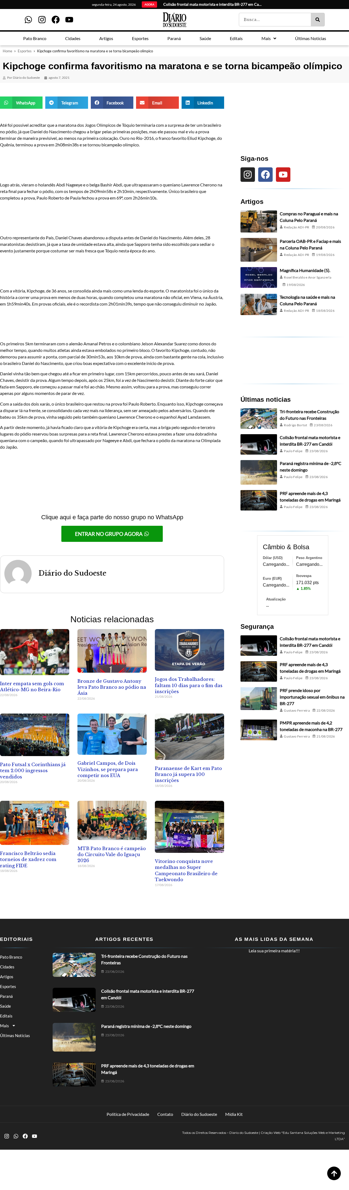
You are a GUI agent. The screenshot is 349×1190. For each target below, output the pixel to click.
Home (7, 51)
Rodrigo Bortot (295, 425)
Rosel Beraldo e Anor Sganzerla (307, 277)
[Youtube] (69, 20)
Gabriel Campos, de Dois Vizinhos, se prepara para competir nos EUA (107, 769)
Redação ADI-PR (296, 227)
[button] (21, 102)
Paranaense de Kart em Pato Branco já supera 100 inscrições (188, 774)
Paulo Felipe (293, 451)
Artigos (6, 976)
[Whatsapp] (28, 20)
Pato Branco (11, 957)
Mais (4, 1025)
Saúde (5, 1006)
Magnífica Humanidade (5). (305, 270)
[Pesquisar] (317, 19)
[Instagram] (42, 20)
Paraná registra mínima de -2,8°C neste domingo (146, 1026)
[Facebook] (56, 20)
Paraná (6, 996)
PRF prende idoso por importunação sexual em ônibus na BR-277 (312, 697)
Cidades (7, 966)
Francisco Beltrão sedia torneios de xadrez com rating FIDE (28, 859)
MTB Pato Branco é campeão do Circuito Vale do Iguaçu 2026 (111, 854)
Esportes (25, 51)
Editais (6, 1015)
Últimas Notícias (15, 1035)
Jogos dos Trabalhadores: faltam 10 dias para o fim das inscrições (188, 685)
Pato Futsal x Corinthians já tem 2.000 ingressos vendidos (33, 771)
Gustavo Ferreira (297, 710)
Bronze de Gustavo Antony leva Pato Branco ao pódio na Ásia (111, 687)
